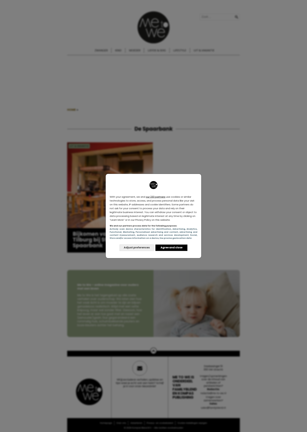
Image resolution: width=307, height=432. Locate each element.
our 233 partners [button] (155, 196)
